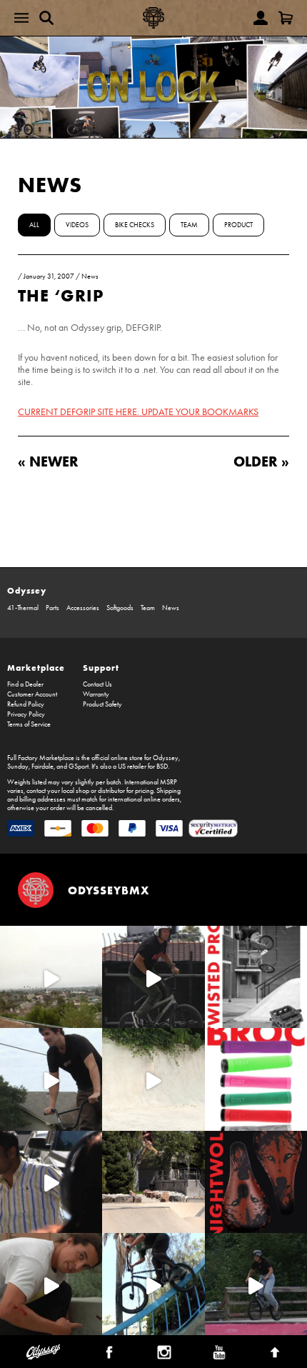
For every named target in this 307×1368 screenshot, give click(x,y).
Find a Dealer (25, 684)
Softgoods (120, 608)
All (34, 225)
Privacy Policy (26, 714)
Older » (261, 461)
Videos (77, 225)
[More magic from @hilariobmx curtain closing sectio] (51, 1284)
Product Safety (102, 704)
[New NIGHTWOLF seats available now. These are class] (256, 1182)
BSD (162, 766)
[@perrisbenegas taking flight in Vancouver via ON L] (256, 1284)
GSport (79, 766)
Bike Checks (134, 225)
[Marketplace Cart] (285, 18)
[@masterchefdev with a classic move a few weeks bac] (153, 1182)
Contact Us (97, 684)
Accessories (82, 608)
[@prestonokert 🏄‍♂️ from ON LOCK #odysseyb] (51, 977)
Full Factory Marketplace (40, 758)
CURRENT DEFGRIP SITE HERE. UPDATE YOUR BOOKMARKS (138, 412)
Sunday (18, 766)
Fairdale (42, 766)
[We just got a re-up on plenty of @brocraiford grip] (256, 1079)
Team (189, 225)
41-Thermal (23, 608)
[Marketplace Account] (260, 18)
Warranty (96, 694)
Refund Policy (25, 704)
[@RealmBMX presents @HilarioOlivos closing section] (153, 1284)
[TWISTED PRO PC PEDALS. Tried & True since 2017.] (256, 977)
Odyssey (26, 590)
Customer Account (32, 694)
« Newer (48, 461)
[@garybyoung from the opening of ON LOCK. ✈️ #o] (153, 977)
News (50, 184)
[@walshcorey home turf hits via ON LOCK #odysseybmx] (153, 1079)
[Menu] (21, 18)
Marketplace (36, 667)
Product (238, 225)
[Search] (46, 18)
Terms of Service (29, 724)
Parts (52, 608)
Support (101, 667)
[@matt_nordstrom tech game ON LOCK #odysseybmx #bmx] (51, 1079)
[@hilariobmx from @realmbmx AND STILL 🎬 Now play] (51, 1182)
